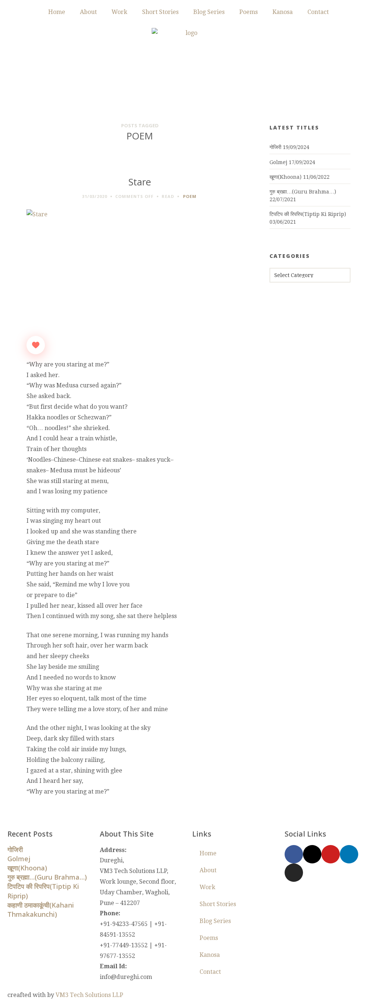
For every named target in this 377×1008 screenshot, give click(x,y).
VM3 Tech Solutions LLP (89, 994)
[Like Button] (36, 345)
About (88, 11)
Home (56, 11)
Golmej (278, 162)
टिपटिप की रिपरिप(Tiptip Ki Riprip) (307, 214)
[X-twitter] (312, 854)
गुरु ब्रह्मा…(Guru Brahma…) (302, 192)
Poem (190, 196)
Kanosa (282, 11)
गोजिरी (275, 147)
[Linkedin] (349, 854)
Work (119, 11)
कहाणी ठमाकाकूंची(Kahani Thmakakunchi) (40, 910)
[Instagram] (294, 872)
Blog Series (209, 11)
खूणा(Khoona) (285, 177)
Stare (139, 181)
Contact (318, 11)
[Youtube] (330, 854)
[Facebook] (294, 854)
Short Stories (160, 11)
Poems (248, 11)
